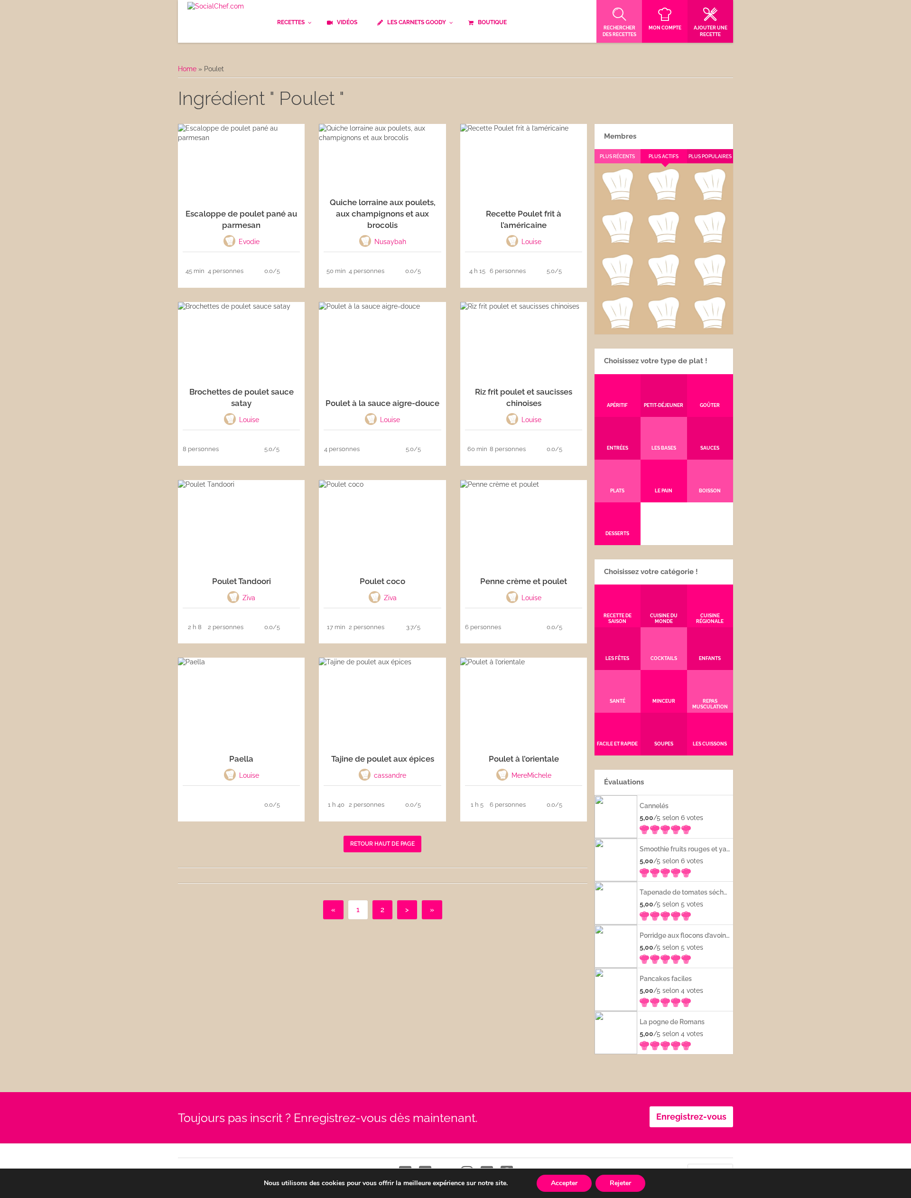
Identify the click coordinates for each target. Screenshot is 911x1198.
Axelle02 (617, 284)
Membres (620, 136)
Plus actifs (664, 156)
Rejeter (620, 1183)
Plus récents (617, 156)
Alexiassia (663, 284)
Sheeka (617, 326)
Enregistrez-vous (691, 1117)
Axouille (709, 198)
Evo (617, 241)
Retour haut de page (382, 843)
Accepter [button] (564, 1183)
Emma (663, 198)
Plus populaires (710, 156)
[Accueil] (215, 6)
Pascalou (710, 284)
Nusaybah (710, 241)
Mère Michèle (617, 198)
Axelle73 (710, 326)
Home (187, 69)
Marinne (663, 241)
